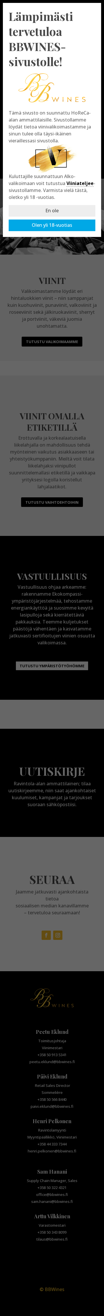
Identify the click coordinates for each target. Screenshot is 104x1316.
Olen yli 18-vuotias (52, 225)
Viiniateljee (80, 183)
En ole (52, 210)
